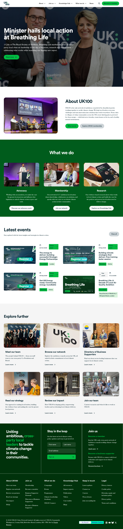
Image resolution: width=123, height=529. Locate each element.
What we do (72, 126)
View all (114, 234)
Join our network (61, 208)
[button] (42, 3)
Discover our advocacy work (22, 208)
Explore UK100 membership (92, 126)
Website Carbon (97, 522)
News (91, 3)
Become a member (110, 3)
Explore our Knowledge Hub (101, 208)
